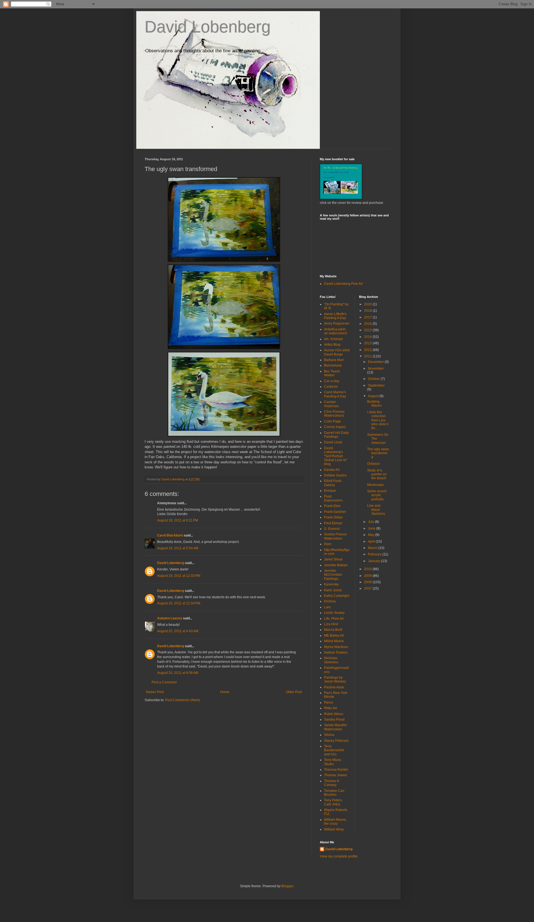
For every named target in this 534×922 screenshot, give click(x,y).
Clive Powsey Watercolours (334, 413)
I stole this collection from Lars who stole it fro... (377, 420)
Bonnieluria (333, 365)
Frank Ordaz (333, 517)
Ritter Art (330, 708)
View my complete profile (339, 856)
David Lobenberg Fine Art (343, 284)
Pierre (328, 703)
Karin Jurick (333, 590)
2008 (368, 582)
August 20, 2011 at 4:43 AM (177, 631)
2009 (368, 576)
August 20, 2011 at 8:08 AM (177, 673)
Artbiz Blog (332, 345)
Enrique (330, 491)
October (374, 379)
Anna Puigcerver (336, 323)
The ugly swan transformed (378, 453)
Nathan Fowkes (336, 652)
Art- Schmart (333, 339)
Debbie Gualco (335, 475)
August (373, 396)
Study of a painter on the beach (377, 474)
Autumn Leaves (169, 618)
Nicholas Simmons (331, 660)
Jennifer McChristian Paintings (333, 575)
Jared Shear (333, 559)
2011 (368, 356)
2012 (368, 350)
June (372, 528)
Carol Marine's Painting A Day (335, 394)
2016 (368, 324)
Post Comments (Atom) (182, 700)
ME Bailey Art (334, 635)
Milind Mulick (334, 641)
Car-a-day (331, 381)
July (371, 522)
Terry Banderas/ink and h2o (334, 750)
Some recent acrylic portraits (376, 495)
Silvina (329, 735)
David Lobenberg (208, 27)
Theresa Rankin (336, 770)
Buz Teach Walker (332, 373)
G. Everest (332, 529)
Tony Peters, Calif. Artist (333, 802)
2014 (368, 337)
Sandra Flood (334, 719)
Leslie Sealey (334, 613)
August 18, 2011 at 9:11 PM (177, 520)
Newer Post (155, 692)
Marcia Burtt (333, 630)
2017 (368, 317)
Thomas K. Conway (332, 783)
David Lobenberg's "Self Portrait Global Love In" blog (335, 456)
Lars (327, 607)
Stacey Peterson (336, 741)
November (376, 368)
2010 (368, 569)
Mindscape (375, 485)
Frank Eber (332, 506)
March (373, 548)
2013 (368, 343)
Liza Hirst (331, 624)
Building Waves (374, 403)
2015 (368, 330)
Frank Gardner (335, 512)
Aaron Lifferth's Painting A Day (335, 316)
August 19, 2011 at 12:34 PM (178, 603)
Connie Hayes (335, 427)
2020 (368, 304)
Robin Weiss (333, 714)
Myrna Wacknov (336, 647)
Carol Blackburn (170, 535)
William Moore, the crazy (335, 821)
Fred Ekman (333, 523)
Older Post (294, 692)
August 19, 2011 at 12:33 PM (178, 576)
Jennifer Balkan (336, 565)
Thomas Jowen (335, 775)
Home (224, 692)
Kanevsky (331, 584)
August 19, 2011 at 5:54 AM (177, 548)
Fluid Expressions (333, 498)
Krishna (330, 601)
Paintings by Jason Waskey (335, 679)
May (371, 535)
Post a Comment (164, 682)
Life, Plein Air (334, 619)
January (374, 561)
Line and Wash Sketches (376, 510)
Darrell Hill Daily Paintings (336, 435)
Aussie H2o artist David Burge (337, 352)
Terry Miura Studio (332, 762)
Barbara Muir (334, 360)
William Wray (334, 829)
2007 (368, 588)
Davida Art (332, 470)
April (372, 541)
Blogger (287, 886)
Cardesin (331, 387)
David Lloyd (333, 442)
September (376, 385)
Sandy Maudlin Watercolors (335, 727)
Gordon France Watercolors (335, 536)
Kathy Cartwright (336, 596)
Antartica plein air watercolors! (335, 331)
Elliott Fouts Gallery (333, 483)
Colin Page (332, 421)
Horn (328, 544)
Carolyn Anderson (331, 404)
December (376, 362)
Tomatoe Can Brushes (334, 793)
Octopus (373, 464)
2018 (368, 311)
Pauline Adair (334, 687)
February (375, 554)
